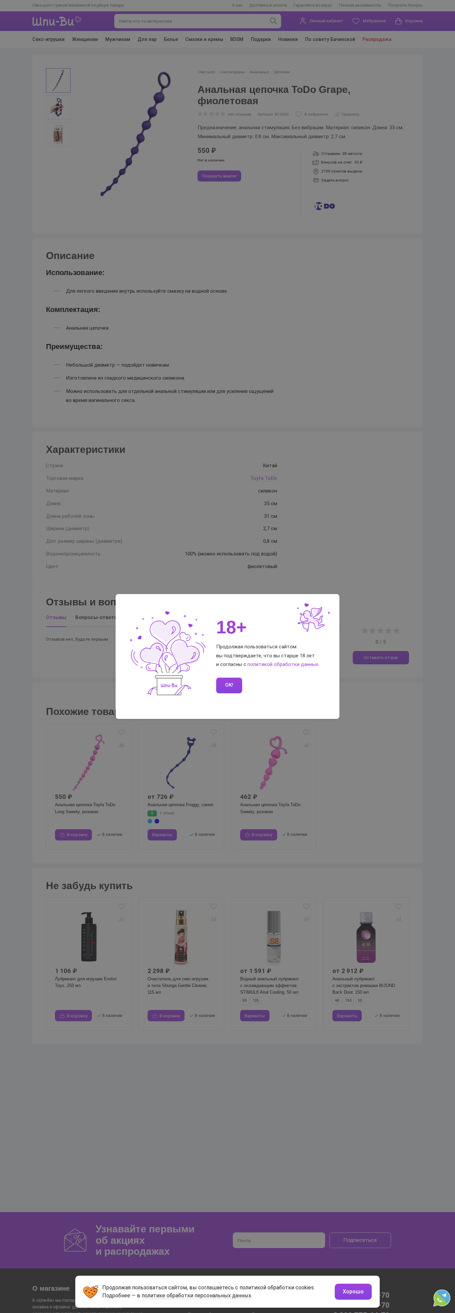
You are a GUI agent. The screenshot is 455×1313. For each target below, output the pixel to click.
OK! (229, 685)
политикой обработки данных (282, 664)
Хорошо (353, 1291)
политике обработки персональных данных (196, 1295)
